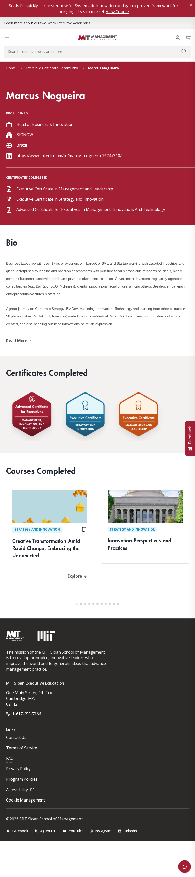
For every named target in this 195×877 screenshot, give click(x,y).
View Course (117, 11)
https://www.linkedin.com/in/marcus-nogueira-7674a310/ (68, 155)
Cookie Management (25, 800)
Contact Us (16, 737)
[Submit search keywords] (183, 51)
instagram (103, 831)
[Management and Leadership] (138, 415)
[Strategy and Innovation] (85, 415)
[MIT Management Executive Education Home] (97, 37)
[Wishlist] (84, 530)
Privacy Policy (18, 769)
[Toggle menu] (7, 38)
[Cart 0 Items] (188, 37)
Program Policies (21, 779)
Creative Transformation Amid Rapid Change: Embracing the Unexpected (46, 548)
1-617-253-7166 (26, 714)
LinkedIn (130, 831)
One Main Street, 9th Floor (30, 692)
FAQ (9, 758)
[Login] (178, 37)
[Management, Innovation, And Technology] (31, 415)
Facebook (20, 831)
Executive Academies (73, 23)
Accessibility (17, 790)
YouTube (76, 831)
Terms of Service (21, 748)
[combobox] (97, 52)
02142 (11, 704)
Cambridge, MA (20, 698)
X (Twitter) (48, 831)
